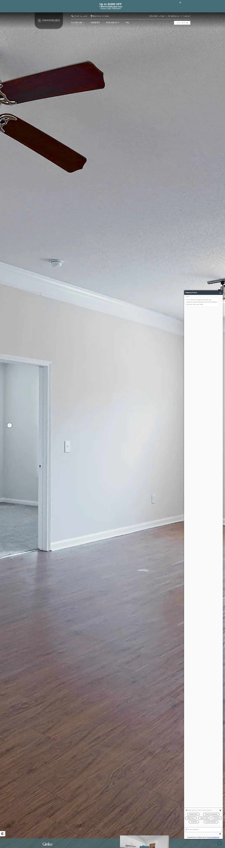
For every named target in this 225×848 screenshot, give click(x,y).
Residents (172, 16)
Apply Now (181, 23)
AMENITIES (95, 22)
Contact (186, 16)
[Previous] (10, 425)
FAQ (127, 22)
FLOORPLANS (76, 22)
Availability (111, 22)
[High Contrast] (2, 833)
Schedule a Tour (157, 16)
